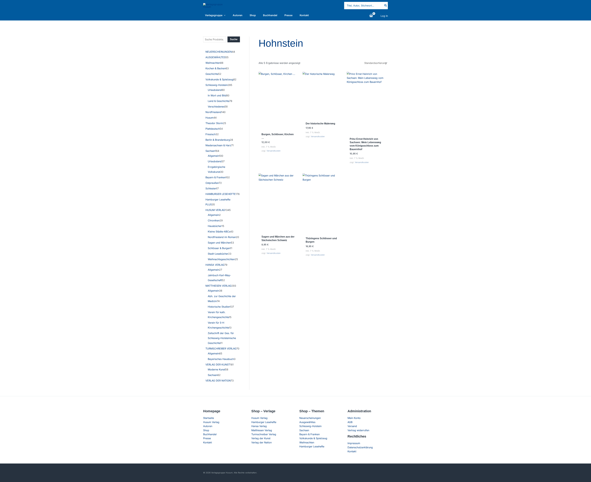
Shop (253, 15)
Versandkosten (274, 151)
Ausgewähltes (307, 422)
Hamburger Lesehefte (263, 422)
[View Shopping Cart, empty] (371, 16)
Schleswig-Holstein (310, 426)
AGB (350, 422)
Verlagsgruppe (213, 15)
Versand (352, 426)
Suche (233, 39)
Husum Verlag (211, 422)
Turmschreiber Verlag (263, 434)
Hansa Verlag (259, 426)
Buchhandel (270, 15)
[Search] (386, 5)
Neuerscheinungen (310, 417)
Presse (288, 15)
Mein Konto (354, 417)
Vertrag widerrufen (358, 430)
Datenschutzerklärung (360, 447)
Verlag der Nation (261, 442)
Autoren (237, 15)
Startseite (208, 417)
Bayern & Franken (309, 434)
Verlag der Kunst (260, 438)
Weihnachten (306, 442)
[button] (223, 15)
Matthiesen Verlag (261, 430)
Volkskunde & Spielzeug (313, 438)
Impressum (354, 443)
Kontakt (304, 15)
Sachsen (304, 430)
